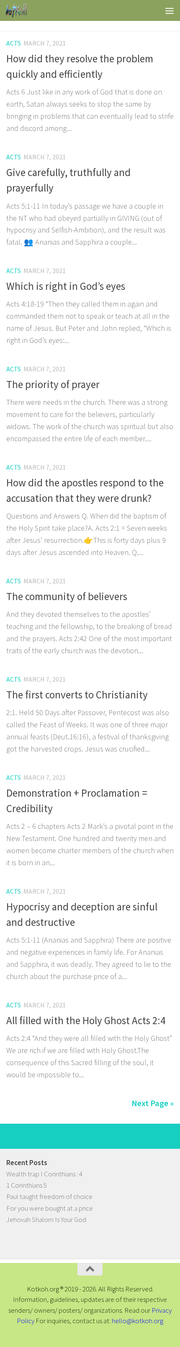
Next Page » (152, 1103)
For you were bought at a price (49, 1208)
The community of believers (66, 596)
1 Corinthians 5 (26, 1185)
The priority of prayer (53, 384)
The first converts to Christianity (77, 694)
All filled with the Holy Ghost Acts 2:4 (85, 1020)
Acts (13, 43)
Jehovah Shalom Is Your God (46, 1219)
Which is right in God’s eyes (65, 286)
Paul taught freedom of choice (49, 1196)
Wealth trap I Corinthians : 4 (44, 1173)
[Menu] (169, 10)
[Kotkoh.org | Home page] (19, 10)
